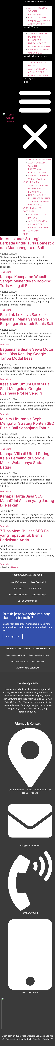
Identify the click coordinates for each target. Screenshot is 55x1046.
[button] (35, 119)
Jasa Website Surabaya (27, 668)
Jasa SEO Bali (34, 588)
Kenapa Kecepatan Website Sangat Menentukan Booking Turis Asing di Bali (25, 281)
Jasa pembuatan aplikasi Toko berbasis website (38, 72)
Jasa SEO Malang (18, 582)
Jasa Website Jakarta (39, 655)
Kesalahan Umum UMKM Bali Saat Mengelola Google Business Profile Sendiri (25, 388)
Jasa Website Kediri (15, 655)
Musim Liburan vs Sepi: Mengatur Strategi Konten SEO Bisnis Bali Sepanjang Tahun (27, 423)
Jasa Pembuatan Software (36, 56)
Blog (26, 82)
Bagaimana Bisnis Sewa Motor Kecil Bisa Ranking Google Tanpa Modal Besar (27, 354)
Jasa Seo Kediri (38, 582)
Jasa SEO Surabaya (18, 595)
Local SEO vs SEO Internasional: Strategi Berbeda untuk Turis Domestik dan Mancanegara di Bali (27, 241)
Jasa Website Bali (19, 661)
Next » (14, 567)
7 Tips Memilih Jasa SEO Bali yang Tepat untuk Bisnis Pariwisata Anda (25, 535)
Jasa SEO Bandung (27, 601)
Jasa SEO (18, 588)
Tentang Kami (30, 78)
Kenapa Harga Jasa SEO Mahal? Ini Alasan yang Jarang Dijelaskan (27, 500)
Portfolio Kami (37, 18)
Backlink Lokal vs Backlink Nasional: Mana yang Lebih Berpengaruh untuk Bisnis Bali (26, 319)
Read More (5, 271)
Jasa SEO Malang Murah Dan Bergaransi (38, 37)
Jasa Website (38, 661)
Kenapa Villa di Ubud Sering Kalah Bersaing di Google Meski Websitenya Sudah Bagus (24, 460)
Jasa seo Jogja (39, 595)
